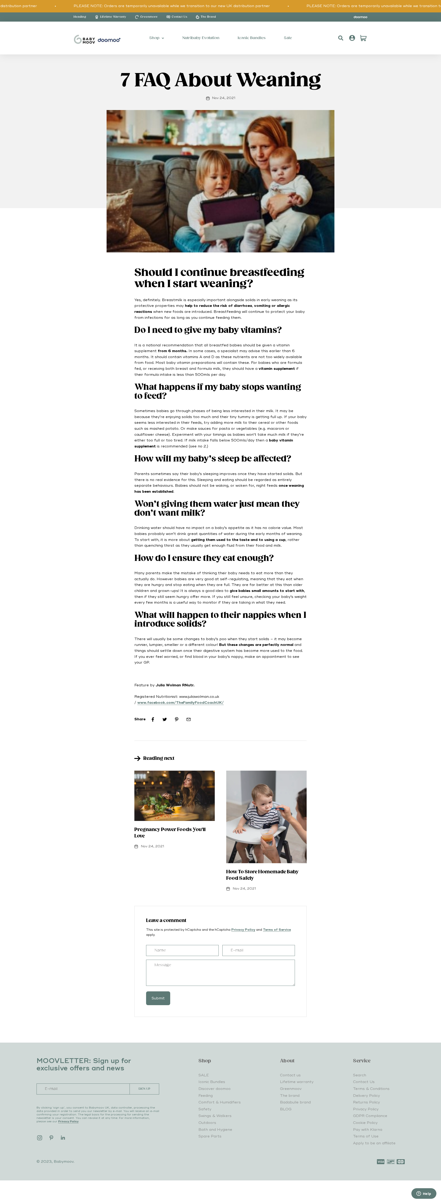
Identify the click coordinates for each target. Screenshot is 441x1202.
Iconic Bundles (211, 1082)
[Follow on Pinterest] (51, 1138)
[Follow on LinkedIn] (63, 1138)
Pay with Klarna (367, 1129)
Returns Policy (366, 1102)
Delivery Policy (366, 1095)
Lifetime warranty (297, 1082)
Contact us (290, 1075)
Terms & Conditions (371, 1088)
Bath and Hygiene (215, 1129)
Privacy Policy (243, 930)
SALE (203, 1075)
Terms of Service (277, 930)
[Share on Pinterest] (176, 719)
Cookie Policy (365, 1122)
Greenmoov (291, 1088)
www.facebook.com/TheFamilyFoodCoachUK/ (180, 702)
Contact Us (364, 1082)
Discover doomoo (214, 1088)
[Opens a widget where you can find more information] (423, 1194)
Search (359, 1075)
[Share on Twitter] (164, 719)
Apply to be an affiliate (374, 1143)
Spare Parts (209, 1136)
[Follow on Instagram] (40, 1138)
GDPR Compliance (370, 1116)
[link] (80, 17)
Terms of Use (366, 1136)
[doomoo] (361, 17)
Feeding (205, 1095)
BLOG (285, 1109)
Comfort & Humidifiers (219, 1102)
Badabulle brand (295, 1102)
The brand (290, 1095)
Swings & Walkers (215, 1116)
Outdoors (207, 1122)
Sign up (144, 1089)
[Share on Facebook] (152, 719)
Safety (204, 1109)
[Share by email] (188, 719)
